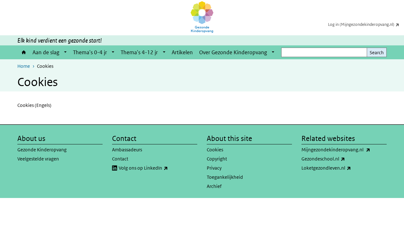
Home (23, 52)
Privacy (214, 168)
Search (377, 52)
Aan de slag (46, 52)
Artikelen (182, 52)
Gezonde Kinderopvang (42, 150)
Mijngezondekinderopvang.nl (344, 149)
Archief (214, 186)
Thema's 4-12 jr (139, 52)
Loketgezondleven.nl (342, 168)
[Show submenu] (65, 52)
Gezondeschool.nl (339, 158)
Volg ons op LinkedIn (158, 168)
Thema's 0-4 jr (90, 52)
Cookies (215, 150)
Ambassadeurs (127, 150)
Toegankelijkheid (225, 177)
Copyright (217, 159)
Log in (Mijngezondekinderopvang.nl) (366, 24)
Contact (120, 159)
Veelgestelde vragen (38, 159)
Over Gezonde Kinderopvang (233, 52)
